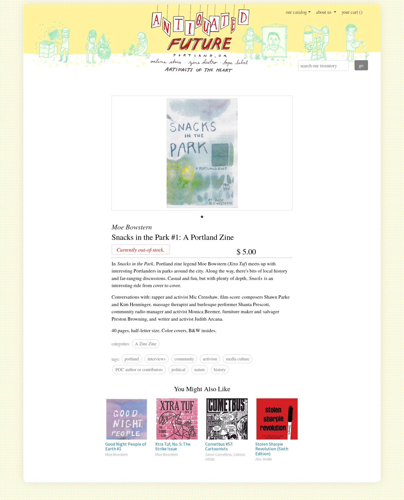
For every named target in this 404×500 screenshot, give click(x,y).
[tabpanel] (202, 153)
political (178, 369)
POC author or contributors (139, 369)
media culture (237, 359)
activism (210, 359)
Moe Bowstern (132, 226)
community (184, 359)
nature (199, 369)
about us (324, 12)
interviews (156, 359)
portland (131, 359)
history (220, 369)
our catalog (296, 12)
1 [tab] (202, 217)
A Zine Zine (145, 343)
